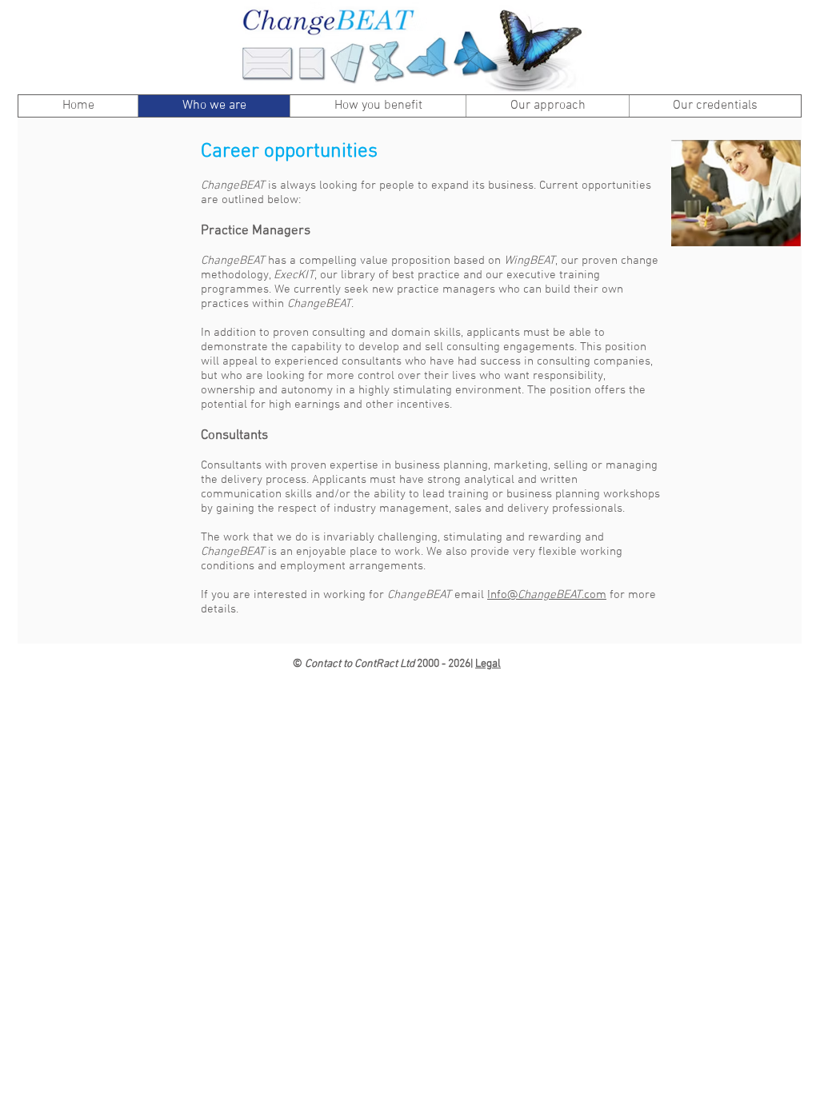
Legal (488, 664)
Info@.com (546, 595)
